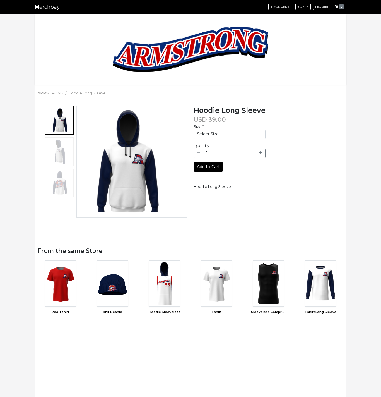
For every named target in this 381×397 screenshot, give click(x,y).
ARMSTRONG (50, 93)
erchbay (47, 7)
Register (322, 6)
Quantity (202, 146)
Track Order (281, 6)
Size (199, 126)
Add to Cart (208, 166)
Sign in (303, 6)
